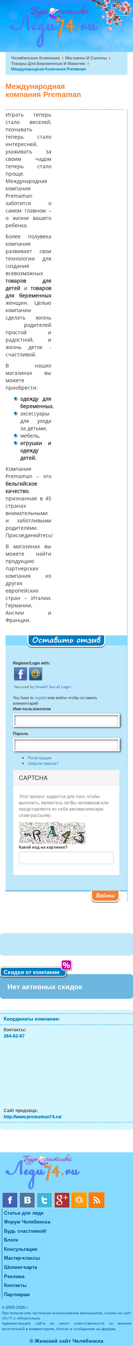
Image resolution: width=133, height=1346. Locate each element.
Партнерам (17, 1294)
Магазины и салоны (86, 58)
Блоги (11, 1239)
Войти (105, 895)
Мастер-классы (22, 1257)
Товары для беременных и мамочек (48, 63)
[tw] (45, 1195)
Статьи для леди (24, 1212)
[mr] (80, 1195)
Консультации (20, 1248)
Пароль (20, 733)
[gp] (62, 1195)
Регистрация (39, 757)
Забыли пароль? (43, 763)
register (41, 697)
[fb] (10, 1195)
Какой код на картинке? (43, 847)
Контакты (15, 1284)
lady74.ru (9, 1318)
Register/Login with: (31, 663)
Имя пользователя (32, 708)
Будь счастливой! (25, 1230)
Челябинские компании (35, 58)
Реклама (14, 1276)
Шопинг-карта (20, 1266)
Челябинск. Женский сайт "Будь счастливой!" (52, 29)
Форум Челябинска (27, 1221)
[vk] (28, 1195)
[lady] (66, 1173)
